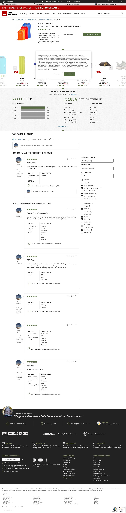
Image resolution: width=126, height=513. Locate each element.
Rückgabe (66, 467)
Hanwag (96, 501)
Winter (59, 14)
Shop (3, 1)
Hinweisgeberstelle (99, 473)
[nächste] (111, 68)
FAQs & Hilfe (66, 462)
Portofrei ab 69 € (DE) (11, 4)
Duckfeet (96, 498)
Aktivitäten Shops (7, 497)
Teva (95, 497)
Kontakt (65, 465)
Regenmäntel (36, 498)
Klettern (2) (93, 120)
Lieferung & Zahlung (69, 458)
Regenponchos (37, 500)
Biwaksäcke (67, 502)
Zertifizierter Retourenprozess (96, 434)
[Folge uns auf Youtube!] (41, 460)
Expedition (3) (94, 112)
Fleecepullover (37, 504)
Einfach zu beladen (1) (70, 122)
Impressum (96, 471)
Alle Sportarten (67, 14)
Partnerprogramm (98, 469)
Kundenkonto (97, 462)
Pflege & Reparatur (8, 502)
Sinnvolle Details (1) (70, 115)
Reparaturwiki (104, 480)
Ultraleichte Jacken (38, 502)
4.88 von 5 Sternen (106, 4)
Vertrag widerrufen (68, 478)
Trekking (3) (93, 117)
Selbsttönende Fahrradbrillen (71, 504)
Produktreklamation (69, 469)
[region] (63, 65)
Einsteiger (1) (88, 230)
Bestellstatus (67, 460)
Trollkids (96, 504)
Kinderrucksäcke (68, 501)
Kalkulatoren (6, 498)
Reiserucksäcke (68, 498)
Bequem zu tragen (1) (70, 117)
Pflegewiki (96, 480)
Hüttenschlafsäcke (69, 497)
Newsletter (96, 465)
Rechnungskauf (40, 4)
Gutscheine (96, 467)
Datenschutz (70, 471)
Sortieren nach (86, 165)
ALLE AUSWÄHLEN (69, 74)
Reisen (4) (93, 107)
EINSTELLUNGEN (57, 74)
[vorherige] (15, 68)
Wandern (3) (93, 110)
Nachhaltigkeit (97, 478)
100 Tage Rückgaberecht (73, 4)
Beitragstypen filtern (88, 157)
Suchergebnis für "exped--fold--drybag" (26, 19)
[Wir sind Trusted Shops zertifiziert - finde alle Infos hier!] (99, 423)
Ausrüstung (39, 14)
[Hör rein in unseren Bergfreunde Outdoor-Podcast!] (48, 460)
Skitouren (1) (87, 233)
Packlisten (5, 501)
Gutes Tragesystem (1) (70, 120)
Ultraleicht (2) (94, 122)
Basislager (10, 1)
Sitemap (23, 507)
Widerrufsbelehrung (68, 475)
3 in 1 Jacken (36, 497)
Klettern (47, 14)
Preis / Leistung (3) (69, 110)
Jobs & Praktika (98, 460)
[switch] (121, 511)
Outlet (83, 14)
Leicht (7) (67, 107)
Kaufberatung (6, 500)
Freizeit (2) (87, 225)
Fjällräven (96, 502)
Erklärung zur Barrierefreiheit (101, 476)
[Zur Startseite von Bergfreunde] (10, 13)
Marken (76, 14)
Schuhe (31, 14)
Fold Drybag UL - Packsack (45, 19)
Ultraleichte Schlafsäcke (70, 500)
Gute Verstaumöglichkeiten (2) (73, 112)
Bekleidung (23, 14)
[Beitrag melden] (75, 159)
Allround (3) (93, 115)
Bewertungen (87, 172)
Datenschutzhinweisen (52, 69)
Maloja (95, 500)
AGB (64, 471)
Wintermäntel (36, 501)
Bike (53, 14)
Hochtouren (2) (88, 227)
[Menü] (125, 507)
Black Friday (6, 504)
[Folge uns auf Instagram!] (35, 460)
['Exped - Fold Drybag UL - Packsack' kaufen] (24, 32)
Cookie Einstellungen (69, 473)
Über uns (96, 458)
